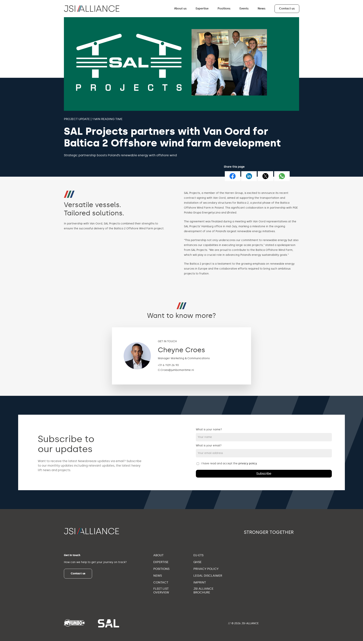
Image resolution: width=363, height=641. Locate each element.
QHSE (197, 562)
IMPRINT (199, 582)
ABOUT (158, 555)
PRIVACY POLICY (206, 569)
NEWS (157, 575)
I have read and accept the (229, 463)
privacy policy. (248, 463)
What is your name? (209, 429)
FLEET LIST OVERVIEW (161, 590)
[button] (78, 574)
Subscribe (263, 473)
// (229, 623)
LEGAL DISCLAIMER (207, 575)
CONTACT (160, 582)
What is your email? (209, 445)
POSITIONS (161, 569)
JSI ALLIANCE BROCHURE (203, 590)
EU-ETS (198, 555)
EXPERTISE (160, 562)
